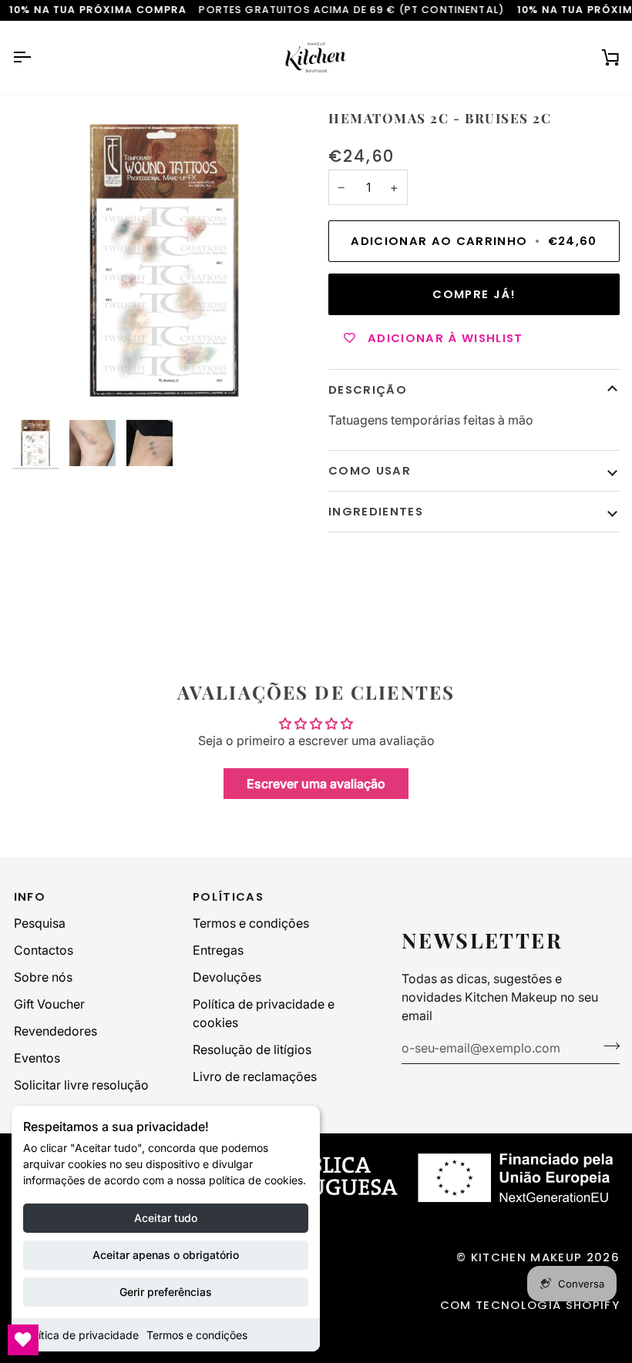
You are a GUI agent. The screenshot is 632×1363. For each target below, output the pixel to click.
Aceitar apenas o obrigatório (165, 1254)
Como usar (369, 470)
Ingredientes (375, 511)
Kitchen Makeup (527, 1257)
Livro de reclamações (255, 1076)
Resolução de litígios (252, 1049)
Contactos (43, 950)
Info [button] (29, 896)
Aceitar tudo (165, 1217)
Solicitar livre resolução (81, 1085)
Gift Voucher (49, 1004)
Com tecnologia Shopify (530, 1305)
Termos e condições (196, 1334)
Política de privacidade (81, 1334)
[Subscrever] (607, 1046)
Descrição (367, 389)
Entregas (218, 950)
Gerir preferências (165, 1291)
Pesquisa (40, 923)
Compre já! (473, 294)
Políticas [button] (228, 896)
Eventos (37, 1058)
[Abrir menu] (35, 57)
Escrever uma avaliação (316, 783)
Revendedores (55, 1031)
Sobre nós (43, 977)
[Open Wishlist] (23, 1339)
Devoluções (227, 977)
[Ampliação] (164, 260)
